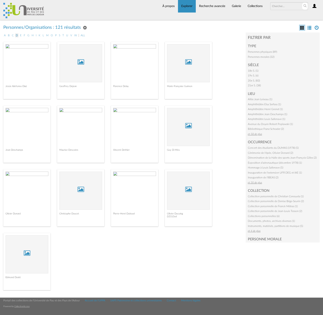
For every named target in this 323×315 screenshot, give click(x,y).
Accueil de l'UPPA (95, 300)
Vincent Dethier (121, 150)
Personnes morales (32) (261, 57)
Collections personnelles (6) (263, 216)
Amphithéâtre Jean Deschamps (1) (267, 114)
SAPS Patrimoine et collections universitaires (136, 300)
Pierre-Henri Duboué (124, 213)
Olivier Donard (13, 213)
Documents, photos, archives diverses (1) (271, 221)
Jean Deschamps (14, 150)
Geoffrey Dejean (68, 86)
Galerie (236, 6)
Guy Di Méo (173, 150)
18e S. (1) (253, 70)
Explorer (186, 6)
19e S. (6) (253, 75)
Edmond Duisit (13, 277)
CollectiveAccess (22, 306)
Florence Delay (121, 86)
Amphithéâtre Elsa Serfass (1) (264, 104)
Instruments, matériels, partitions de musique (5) (275, 226)
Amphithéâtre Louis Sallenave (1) (266, 119)
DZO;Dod (172, 216)
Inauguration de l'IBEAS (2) (263, 177)
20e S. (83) (254, 80)
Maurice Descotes (68, 150)
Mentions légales (190, 300)
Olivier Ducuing (175, 213)
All (83, 35)
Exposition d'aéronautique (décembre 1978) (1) (275, 162)
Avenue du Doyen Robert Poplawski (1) (270, 124)
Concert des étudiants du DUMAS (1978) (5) (273, 148)
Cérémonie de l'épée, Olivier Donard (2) (270, 153)
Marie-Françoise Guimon (179, 86)
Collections (255, 6)
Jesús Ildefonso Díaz (16, 86)
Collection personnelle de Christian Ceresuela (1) (276, 196)
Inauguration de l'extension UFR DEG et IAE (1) (275, 172)
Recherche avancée (212, 6)
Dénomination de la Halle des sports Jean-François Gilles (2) (282, 157)
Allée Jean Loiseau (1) (260, 99)
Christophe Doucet (69, 213)
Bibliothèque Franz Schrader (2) (266, 129)
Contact (171, 300)
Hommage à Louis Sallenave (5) (265, 167)
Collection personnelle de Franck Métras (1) (273, 206)
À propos (168, 6)
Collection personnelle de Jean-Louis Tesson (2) (275, 211)
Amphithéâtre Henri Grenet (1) (265, 109)
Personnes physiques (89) (262, 52)
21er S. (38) (254, 85)
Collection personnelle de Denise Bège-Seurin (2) (276, 201)
